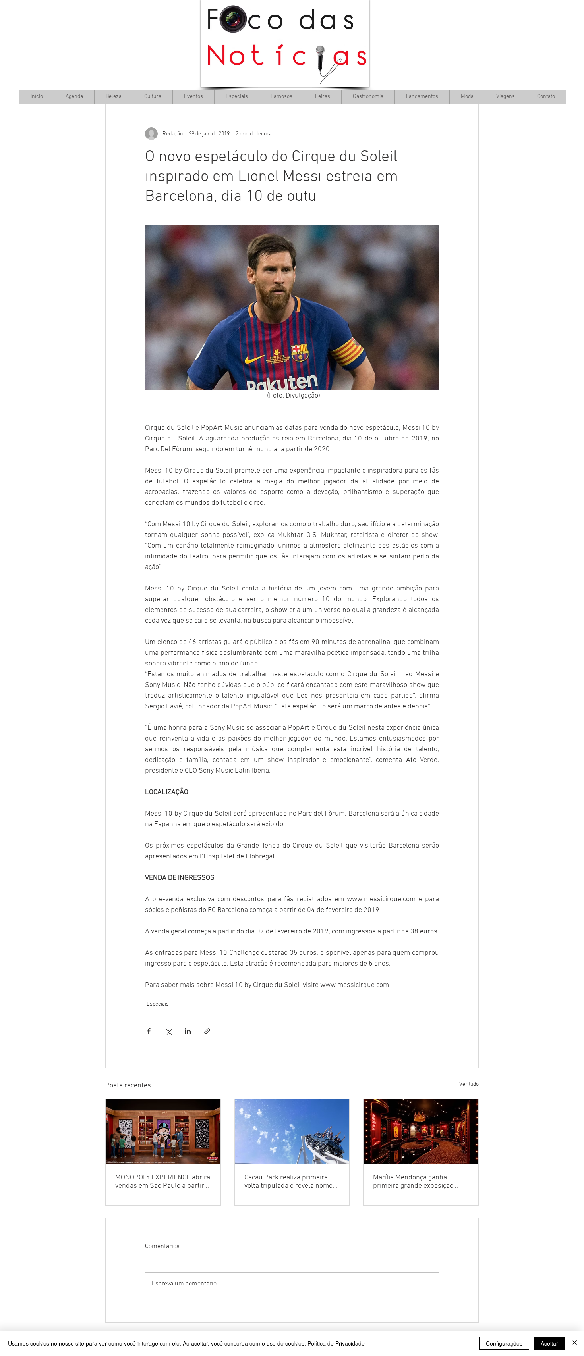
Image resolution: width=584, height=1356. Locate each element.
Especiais (158, 1004)
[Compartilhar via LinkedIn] (187, 1031)
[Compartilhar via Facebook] (149, 1031)
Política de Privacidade (336, 1343)
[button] (152, 97)
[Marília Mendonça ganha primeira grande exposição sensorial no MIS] (421, 1131)
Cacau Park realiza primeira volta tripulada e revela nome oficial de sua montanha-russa (290, 1181)
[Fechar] (574, 1343)
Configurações (504, 1343)
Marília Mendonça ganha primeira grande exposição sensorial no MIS (413, 1181)
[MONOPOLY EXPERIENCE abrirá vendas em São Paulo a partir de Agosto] (163, 1131)
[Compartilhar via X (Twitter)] (168, 1031)
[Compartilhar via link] (207, 1031)
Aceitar (549, 1343)
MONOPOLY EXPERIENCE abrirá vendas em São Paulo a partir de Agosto (162, 1181)
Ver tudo (469, 1084)
